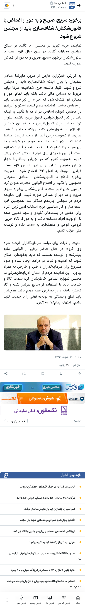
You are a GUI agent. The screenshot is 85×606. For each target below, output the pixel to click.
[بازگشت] (78, 5)
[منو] (13, 5)
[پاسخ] (42, 374)
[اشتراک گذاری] (6, 374)
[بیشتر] (7, 600)
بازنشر (77, 365)
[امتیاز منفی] (60, 374)
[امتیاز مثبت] (79, 374)
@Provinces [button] (58, 7)
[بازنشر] (24, 374)
